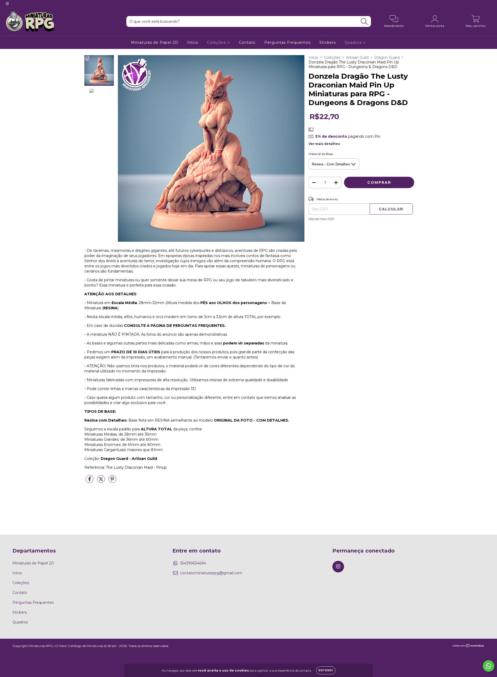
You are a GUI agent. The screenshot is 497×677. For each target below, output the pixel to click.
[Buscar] (364, 22)
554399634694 (193, 563)
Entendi (325, 670)
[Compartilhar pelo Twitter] (101, 481)
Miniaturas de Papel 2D (154, 42)
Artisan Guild (357, 57)
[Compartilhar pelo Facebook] (90, 481)
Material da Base (321, 154)
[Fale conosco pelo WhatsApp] (488, 666)
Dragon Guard (387, 57)
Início (192, 42)
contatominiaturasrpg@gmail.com (211, 573)
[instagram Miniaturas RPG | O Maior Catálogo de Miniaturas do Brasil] (7, 3)
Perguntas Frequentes (287, 42)
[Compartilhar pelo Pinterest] (112, 481)
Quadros (354, 42)
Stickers (327, 42)
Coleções (217, 42)
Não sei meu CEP (321, 219)
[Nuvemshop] (468, 646)
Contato (247, 42)
